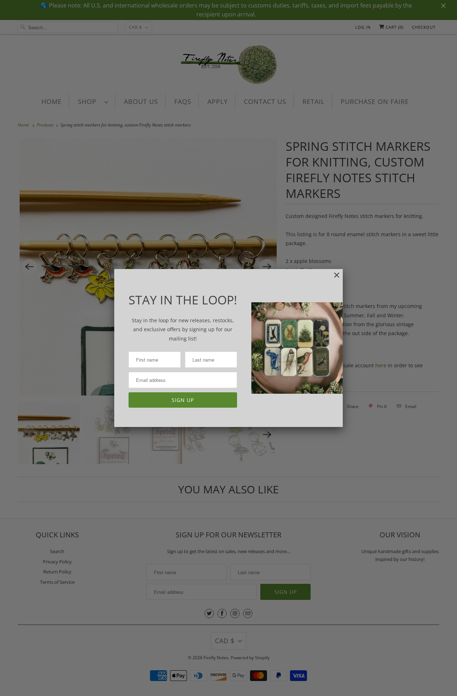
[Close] (333, 279)
